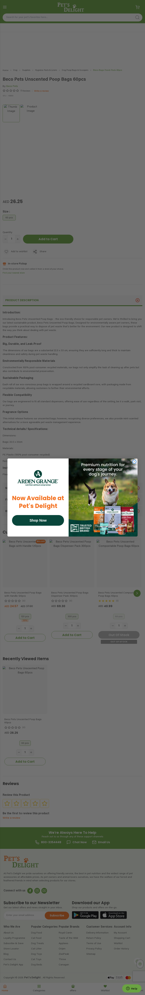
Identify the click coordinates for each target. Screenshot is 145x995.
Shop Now (38, 520)
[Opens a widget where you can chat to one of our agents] (131, 988)
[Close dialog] (134, 461)
